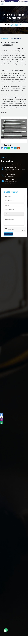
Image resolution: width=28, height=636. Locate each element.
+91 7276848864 (9, 176)
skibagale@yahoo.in (10, 183)
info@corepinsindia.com (11, 181)
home (8, 24)
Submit (8, 234)
